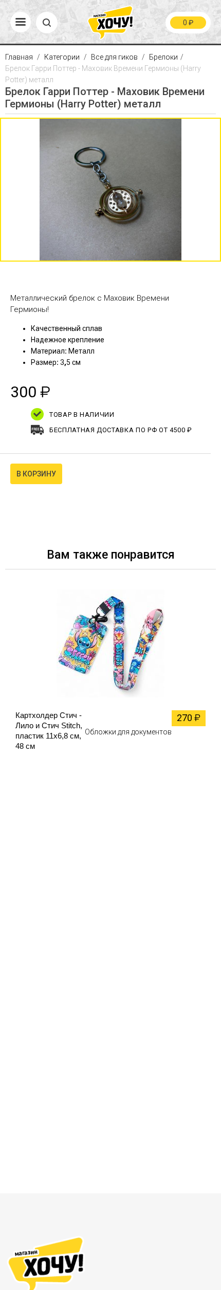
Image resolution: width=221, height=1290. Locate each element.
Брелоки (163, 57)
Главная (19, 57)
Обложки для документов (128, 732)
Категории (62, 57)
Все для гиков (114, 57)
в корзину (36, 474)
